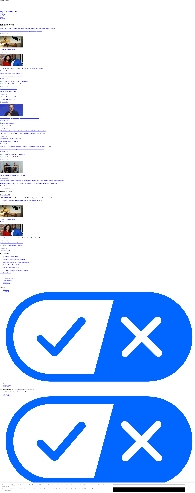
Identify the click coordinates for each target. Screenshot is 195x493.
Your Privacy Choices (9, 382)
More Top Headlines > (5, 273)
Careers (5, 284)
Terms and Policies (7, 385)
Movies (2, 13)
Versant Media (16, 389)
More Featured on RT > (5, 250)
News (1, 17)
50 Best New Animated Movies (10, 256)
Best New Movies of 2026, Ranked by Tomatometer (15, 270)
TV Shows (2, 14)
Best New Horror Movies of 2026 (11, 267)
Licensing (5, 282)
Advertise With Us (7, 283)
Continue (149, 489)
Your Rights (100, 484)
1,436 (4, 188)
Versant (13, 484)
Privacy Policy (6, 291)
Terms (30, 484)
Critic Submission (7, 280)
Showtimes (2, 18)
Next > (8, 188)
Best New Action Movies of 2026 (11, 264)
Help (4, 276)
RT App (2, 15)
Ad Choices (6, 290)
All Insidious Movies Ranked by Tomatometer (14, 259)
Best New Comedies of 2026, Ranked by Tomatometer (16, 262)
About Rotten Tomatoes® (9, 278)
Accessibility (6, 386)
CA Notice (5, 383)
